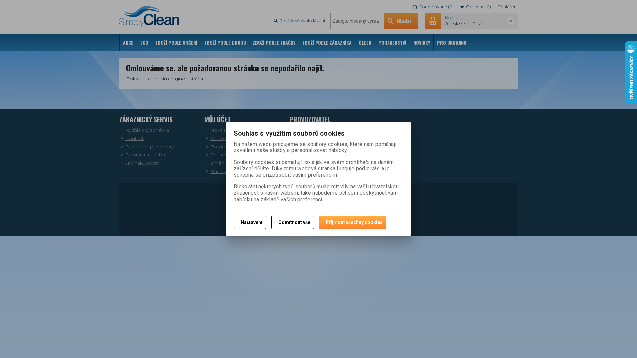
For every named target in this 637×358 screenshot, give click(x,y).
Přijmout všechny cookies (354, 222)
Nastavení (251, 222)
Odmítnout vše (294, 222)
